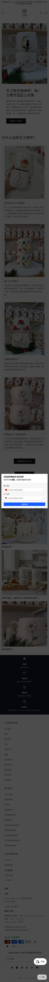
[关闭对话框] (46, 475)
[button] (24, 490)
